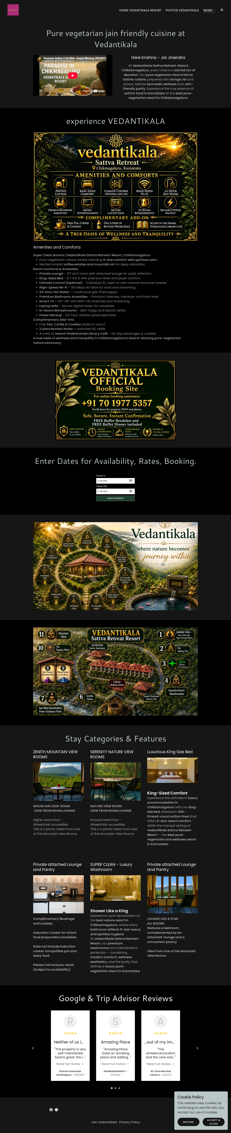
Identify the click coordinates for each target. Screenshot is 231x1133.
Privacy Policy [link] (129, 1122)
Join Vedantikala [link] (104, 1122)
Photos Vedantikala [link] (182, 10)
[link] (13, 9)
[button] (209, 10)
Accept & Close (213, 1121)
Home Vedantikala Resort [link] (140, 10)
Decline (188, 1122)
